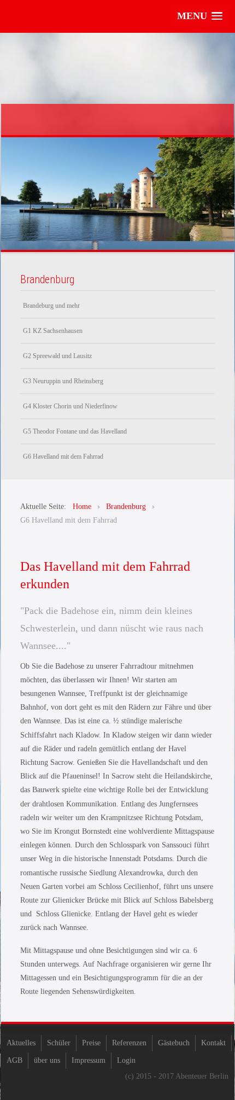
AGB (14, 1060)
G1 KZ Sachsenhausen (53, 331)
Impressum (88, 1060)
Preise (91, 1043)
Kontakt (213, 1043)
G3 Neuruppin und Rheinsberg (63, 381)
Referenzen (129, 1043)
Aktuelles (21, 1043)
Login (126, 1060)
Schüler (58, 1043)
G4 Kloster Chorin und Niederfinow (70, 406)
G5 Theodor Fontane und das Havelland (75, 431)
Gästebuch (174, 1043)
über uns (47, 1060)
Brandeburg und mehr (51, 305)
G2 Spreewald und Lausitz (57, 356)
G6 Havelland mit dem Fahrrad (63, 456)
